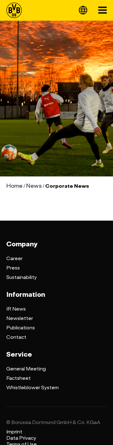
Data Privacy (21, 438)
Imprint (14, 432)
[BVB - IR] (16, 10)
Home (14, 185)
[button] (83, 10)
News (34, 185)
